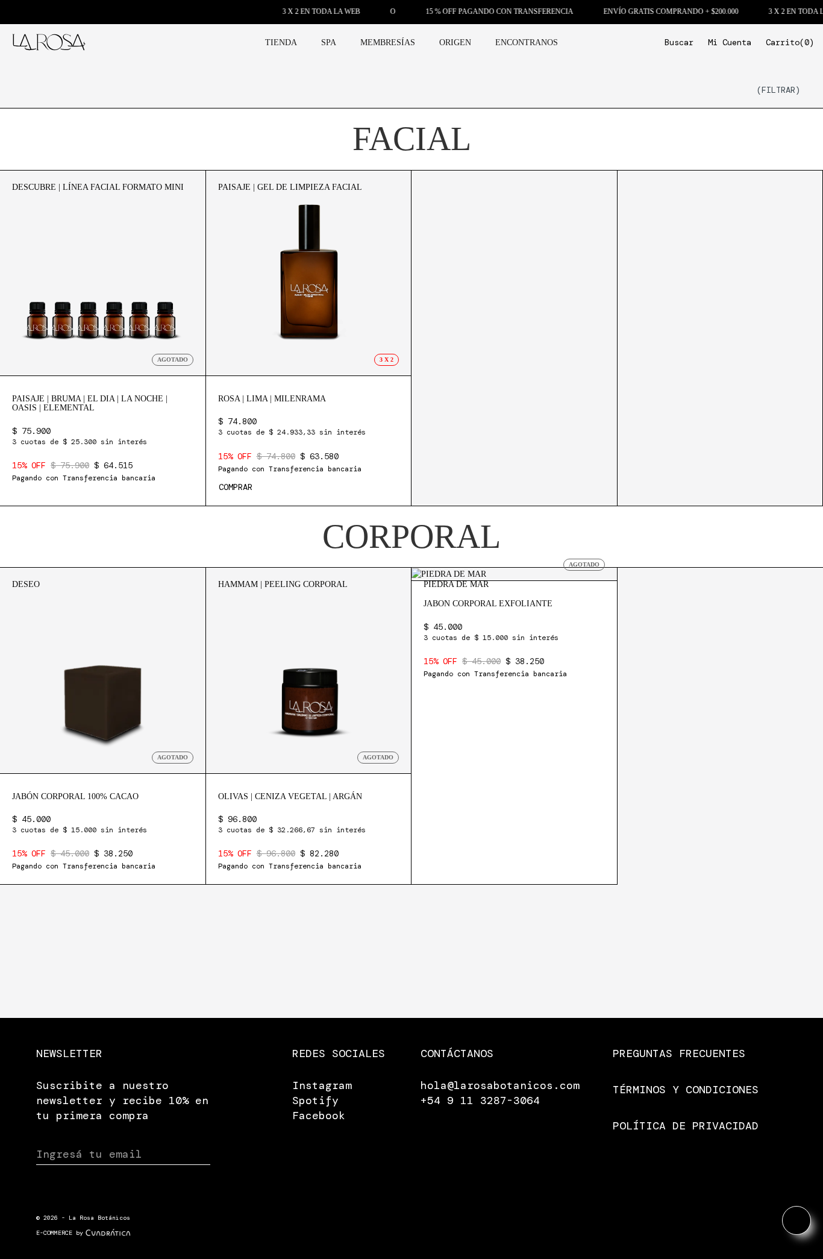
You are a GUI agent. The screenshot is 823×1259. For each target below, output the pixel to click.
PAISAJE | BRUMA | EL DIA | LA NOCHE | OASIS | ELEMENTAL (89, 403)
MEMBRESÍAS (387, 42)
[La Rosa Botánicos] (49, 41)
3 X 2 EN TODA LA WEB (299, 11)
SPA (328, 42)
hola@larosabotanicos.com (500, 1085)
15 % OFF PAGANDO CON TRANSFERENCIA (477, 11)
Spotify (315, 1100)
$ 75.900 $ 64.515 (83, 454)
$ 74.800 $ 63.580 (292, 444)
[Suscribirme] (199, 1154)
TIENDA (281, 42)
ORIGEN (455, 42)
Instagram (322, 1085)
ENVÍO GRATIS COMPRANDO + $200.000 (648, 11)
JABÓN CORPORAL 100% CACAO (75, 796)
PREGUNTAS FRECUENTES (679, 1053)
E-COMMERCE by (59, 1233)
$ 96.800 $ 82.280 (292, 842)
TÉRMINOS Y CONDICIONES (686, 1089)
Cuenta (729, 42)
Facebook (318, 1115)
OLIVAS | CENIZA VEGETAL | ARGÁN (290, 796)
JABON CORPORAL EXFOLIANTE (488, 603)
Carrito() (790, 42)
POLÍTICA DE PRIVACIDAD (686, 1126)
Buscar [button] (679, 42)
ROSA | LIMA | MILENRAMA (272, 398)
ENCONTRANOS (526, 42)
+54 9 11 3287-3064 (480, 1100)
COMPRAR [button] (235, 487)
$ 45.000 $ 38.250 (83, 842)
